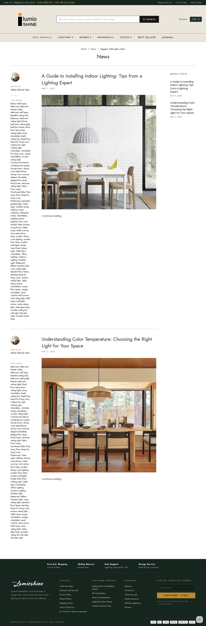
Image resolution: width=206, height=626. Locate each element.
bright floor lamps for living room (21, 140)
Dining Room (16, 168)
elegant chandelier (19, 177)
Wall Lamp (15, 526)
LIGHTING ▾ (65, 37)
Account (183, 19)
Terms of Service (67, 607)
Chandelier (15, 150)
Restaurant (20, 262)
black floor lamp (19, 386)
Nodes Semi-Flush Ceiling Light (19, 248)
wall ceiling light (18, 298)
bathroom (15, 106)
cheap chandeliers (20, 155)
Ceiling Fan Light (18, 144)
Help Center (196, 2)
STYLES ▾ (126, 37)
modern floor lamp (19, 472)
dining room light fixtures (20, 170)
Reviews (128, 607)
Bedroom (15, 118)
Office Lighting (17, 487)
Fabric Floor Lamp (19, 188)
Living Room (16, 227)
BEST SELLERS (147, 37)
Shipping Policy (66, 603)
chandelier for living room (20, 152)
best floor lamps (17, 127)
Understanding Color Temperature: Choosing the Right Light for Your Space (97, 342)
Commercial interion (20, 162)
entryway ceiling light (20, 185)
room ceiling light (18, 268)
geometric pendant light (20, 202)
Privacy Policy (65, 594)
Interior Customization (101, 597)
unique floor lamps (19, 288)
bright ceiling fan (18, 137)
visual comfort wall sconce (19, 294)
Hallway (14, 209)
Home (84, 49)
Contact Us (129, 590)
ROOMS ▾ (85, 37)
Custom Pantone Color (101, 605)
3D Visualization (99, 593)
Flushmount (15, 200)
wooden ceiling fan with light (19, 312)
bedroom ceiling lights (20, 124)
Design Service (165, 2)
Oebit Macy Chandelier (18, 253)
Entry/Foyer (16, 183)
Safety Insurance (132, 598)
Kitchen (26, 224)
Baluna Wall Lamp (18, 103)
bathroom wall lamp (19, 112)
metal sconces (22, 230)
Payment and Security (69, 590)
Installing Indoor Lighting (17, 220)
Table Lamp (15, 514)
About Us (128, 586)
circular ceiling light (19, 158)
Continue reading (51, 215)
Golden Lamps (22, 206)
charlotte (25, 407)
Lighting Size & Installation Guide (103, 587)
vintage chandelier (19, 291)
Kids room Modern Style (19, 223)
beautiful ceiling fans (19, 115)
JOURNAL (168, 37)
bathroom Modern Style (20, 108)
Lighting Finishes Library (102, 601)
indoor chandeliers (19, 215)
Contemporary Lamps (20, 165)
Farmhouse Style (18, 192)
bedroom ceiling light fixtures (19, 120)
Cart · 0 (196, 19)
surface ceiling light (19, 279)
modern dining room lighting (20, 238)
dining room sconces (20, 174)
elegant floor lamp (18, 180)
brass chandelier (19, 135)
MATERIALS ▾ (106, 37)
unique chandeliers (16, 285)
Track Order (181, 2)
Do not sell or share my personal (73, 611)
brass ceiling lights (18, 132)
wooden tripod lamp (20, 317)
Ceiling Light (16, 147)
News (93, 49)
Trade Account (131, 594)
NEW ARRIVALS (42, 37)
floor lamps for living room (20, 197)
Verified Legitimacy (133, 603)
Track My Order (66, 586)
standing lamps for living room (19, 276)
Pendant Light (16, 493)
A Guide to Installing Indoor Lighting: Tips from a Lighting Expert (92, 79)
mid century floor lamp (20, 465)
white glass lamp (22, 307)
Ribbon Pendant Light (20, 265)
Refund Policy (65, 598)
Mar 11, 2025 (48, 88)
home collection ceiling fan (20, 211)
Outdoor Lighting (18, 490)
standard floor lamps (20, 271)
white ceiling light (18, 528)
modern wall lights (19, 475)
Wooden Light (17, 537)
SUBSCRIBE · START (176, 595)
